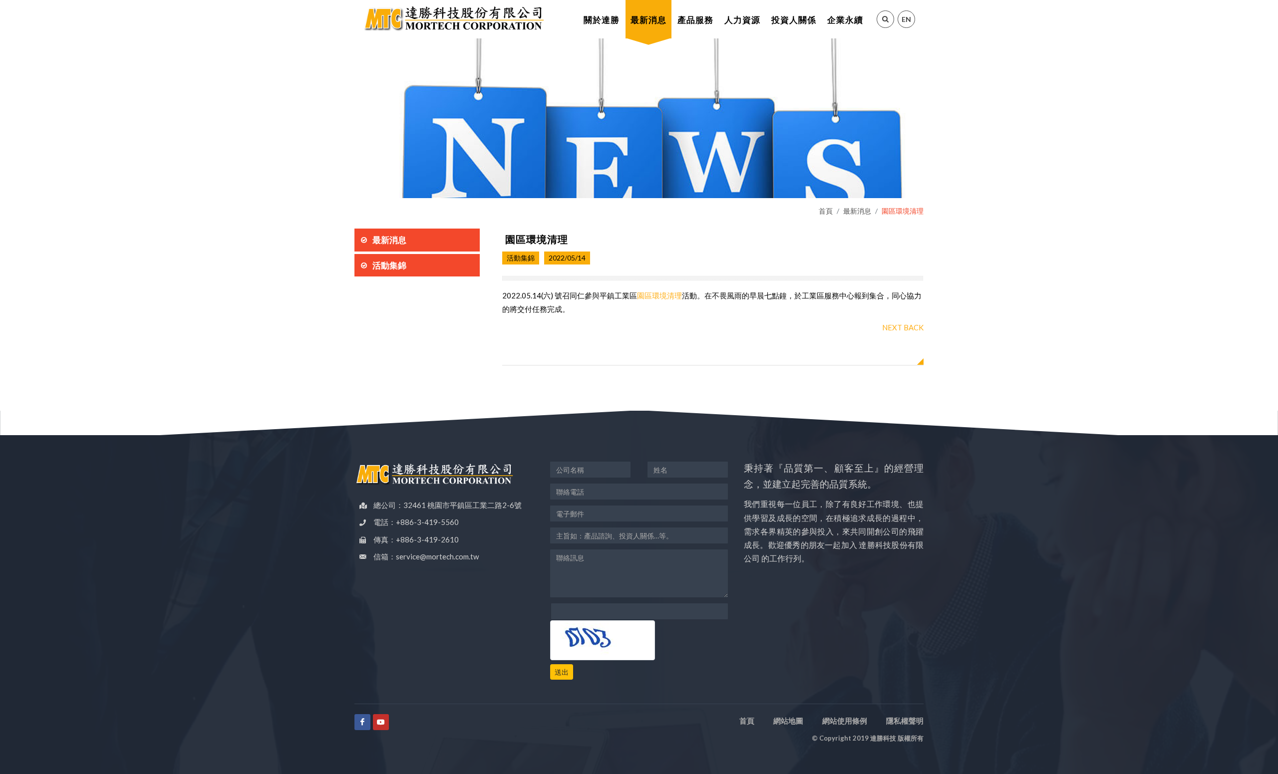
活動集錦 (389, 265)
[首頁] (453, 19)
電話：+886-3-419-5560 (416, 521)
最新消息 (857, 211)
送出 (562, 672)
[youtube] (381, 722)
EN (906, 19)
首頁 (826, 211)
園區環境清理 (659, 295)
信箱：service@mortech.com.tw (426, 556)
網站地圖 (788, 720)
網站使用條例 (844, 720)
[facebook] (362, 722)
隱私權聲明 (905, 720)
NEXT (892, 327)
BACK (914, 327)
